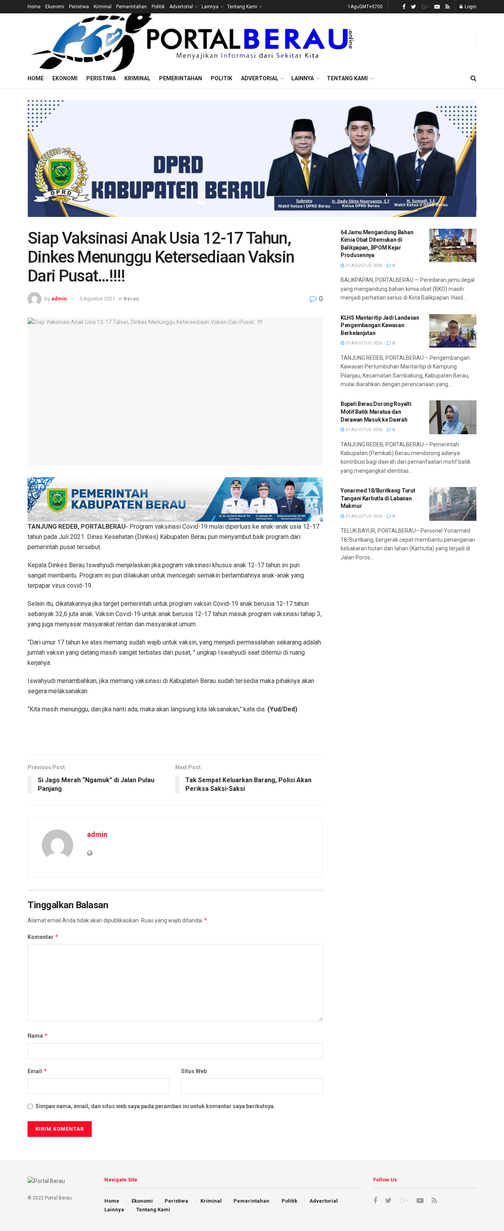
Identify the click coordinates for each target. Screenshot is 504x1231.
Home (34, 6)
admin (59, 299)
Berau (131, 299)
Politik (158, 6)
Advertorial (181, 6)
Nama (38, 1035)
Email (37, 1071)
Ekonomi (54, 6)
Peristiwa (79, 6)
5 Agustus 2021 (97, 299)
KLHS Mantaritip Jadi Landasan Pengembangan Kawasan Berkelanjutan (380, 325)
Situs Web (194, 1071)
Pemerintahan (131, 6)
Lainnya (210, 6)
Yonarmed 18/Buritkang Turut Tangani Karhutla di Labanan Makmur (378, 498)
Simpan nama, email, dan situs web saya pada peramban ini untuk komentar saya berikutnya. (155, 1106)
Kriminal (102, 6)
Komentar (43, 936)
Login (469, 6)
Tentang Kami (242, 6)
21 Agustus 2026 (363, 265)
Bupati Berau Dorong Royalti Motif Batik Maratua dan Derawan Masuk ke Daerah (376, 411)
